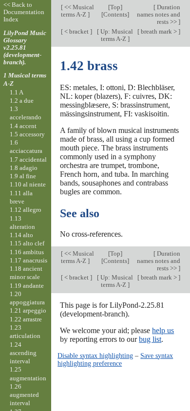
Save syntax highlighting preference (115, 359)
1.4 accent (23, 126)
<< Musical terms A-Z (77, 10)
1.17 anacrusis (28, 260)
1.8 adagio (24, 167)
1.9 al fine (23, 176)
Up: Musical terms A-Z (116, 35)
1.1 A (16, 92)
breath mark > (158, 31)
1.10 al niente (28, 184)
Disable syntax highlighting (95, 355)
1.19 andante (27, 285)
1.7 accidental (28, 159)
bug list (150, 339)
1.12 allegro (25, 209)
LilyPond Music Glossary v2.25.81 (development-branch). (24, 47)
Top (115, 7)
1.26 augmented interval (24, 395)
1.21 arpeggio (28, 310)
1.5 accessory (27, 134)
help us (163, 330)
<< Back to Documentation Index (23, 12)
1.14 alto (21, 235)
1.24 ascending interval (23, 353)
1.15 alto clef (27, 243)
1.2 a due (22, 100)
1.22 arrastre (26, 319)
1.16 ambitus (27, 252)
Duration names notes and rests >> (158, 14)
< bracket (76, 31)
